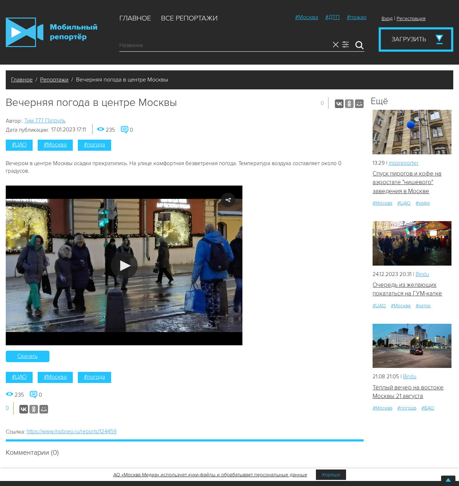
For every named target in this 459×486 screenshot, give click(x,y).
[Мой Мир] (359, 103)
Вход (387, 18)
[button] (124, 265)
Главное (135, 18)
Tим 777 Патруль (45, 120)
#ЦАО (19, 144)
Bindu (422, 274)
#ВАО (427, 408)
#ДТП (332, 17)
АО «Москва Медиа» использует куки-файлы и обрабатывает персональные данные (210, 475)
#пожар (356, 17)
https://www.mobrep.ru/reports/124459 (72, 431)
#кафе (423, 203)
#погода (94, 144)
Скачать (28, 356)
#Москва (306, 17)
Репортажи (54, 79)
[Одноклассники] (349, 103)
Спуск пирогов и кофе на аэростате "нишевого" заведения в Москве (407, 182)
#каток (423, 306)
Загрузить (409, 39)
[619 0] (412, 243)
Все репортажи (189, 18)
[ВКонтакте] (339, 103)
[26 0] (412, 132)
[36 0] (412, 346)
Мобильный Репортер (51, 32)
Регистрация (411, 18)
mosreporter (403, 163)
